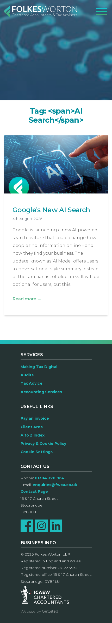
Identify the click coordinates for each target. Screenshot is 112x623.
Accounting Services (41, 392)
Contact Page (34, 491)
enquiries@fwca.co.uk (55, 484)
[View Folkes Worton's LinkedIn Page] (56, 526)
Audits (27, 375)
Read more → (27, 298)
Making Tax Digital (39, 366)
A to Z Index (33, 435)
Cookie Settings (37, 451)
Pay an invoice (35, 418)
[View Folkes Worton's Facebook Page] (27, 526)
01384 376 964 (50, 478)
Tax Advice (31, 383)
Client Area (32, 427)
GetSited (50, 611)
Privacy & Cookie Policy (43, 443)
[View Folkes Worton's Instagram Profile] (41, 526)
